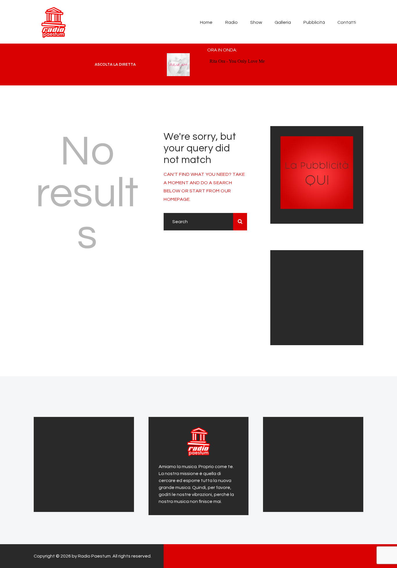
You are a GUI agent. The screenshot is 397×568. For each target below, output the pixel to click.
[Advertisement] (316, 296)
